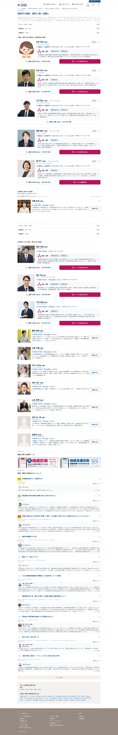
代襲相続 (88, 696)
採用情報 (81, 718)
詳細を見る (95, 208)
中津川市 (27, 689)
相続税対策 (72, 700)
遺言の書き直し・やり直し (42, 698)
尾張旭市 (45, 251)
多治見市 (40, 334)
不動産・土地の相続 (24, 698)
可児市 (39, 386)
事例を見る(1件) (54, 109)
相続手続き (66, 700)
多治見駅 (48, 334)
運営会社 (81, 716)
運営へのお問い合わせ (25, 727)
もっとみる (59, 677)
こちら (47, 196)
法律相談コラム (23, 721)
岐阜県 (35, 205)
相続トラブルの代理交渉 (25, 700)
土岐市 (39, 689)
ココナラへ (21, 1)
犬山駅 (46, 421)
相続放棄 (50, 696)
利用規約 (52, 718)
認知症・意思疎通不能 (36, 696)
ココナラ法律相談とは (25, 716)
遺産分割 (45, 696)
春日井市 (45, 279)
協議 (31, 698)
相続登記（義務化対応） (81, 700)
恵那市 (35, 689)
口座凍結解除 (35, 700)
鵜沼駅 (52, 306)
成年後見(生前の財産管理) (61, 696)
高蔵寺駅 (48, 404)
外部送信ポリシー (55, 723)
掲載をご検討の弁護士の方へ (58, 725)
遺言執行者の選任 (87, 698)
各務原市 (45, 306)
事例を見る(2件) (54, 51)
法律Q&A (21, 718)
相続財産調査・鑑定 (53, 700)
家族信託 (61, 700)
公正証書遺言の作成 (77, 698)
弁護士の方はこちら (94, 1)
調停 (34, 698)
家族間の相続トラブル (25, 696)
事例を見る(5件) (54, 284)
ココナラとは (23, 723)
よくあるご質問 (23, 725)
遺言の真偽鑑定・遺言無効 (55, 698)
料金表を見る (64, 51)
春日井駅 (53, 279)
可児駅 (46, 386)
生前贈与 (83, 696)
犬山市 (39, 421)
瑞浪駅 (46, 205)
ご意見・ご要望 (54, 716)
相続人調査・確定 (43, 700)
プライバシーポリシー (56, 721)
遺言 (54, 696)
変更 (98, 24)
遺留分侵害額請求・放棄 (74, 696)
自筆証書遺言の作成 (67, 698)
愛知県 (40, 251)
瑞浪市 (40, 47)
